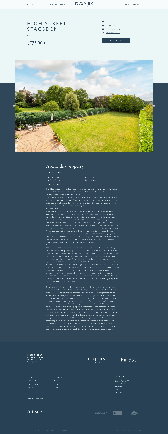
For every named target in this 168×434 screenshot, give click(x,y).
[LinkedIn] (41, 411)
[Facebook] (32, 411)
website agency (122, 430)
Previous (14, 106)
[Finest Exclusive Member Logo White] (129, 355)
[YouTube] (36, 411)
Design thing (135, 430)
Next (154, 106)
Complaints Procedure (35, 399)
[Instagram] (28, 411)
